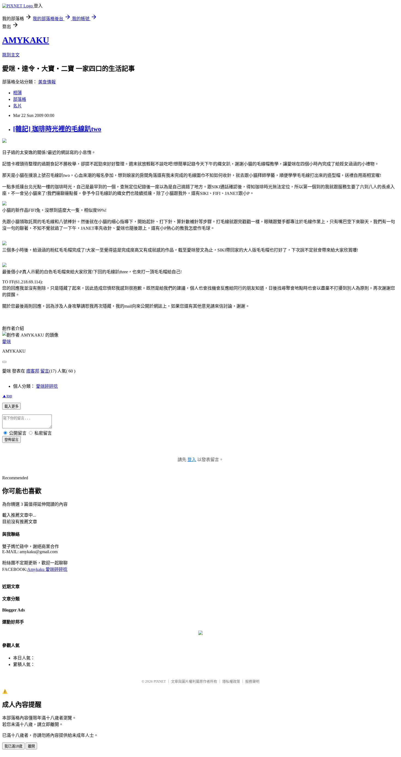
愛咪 (6, 341)
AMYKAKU (25, 40)
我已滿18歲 (13, 746)
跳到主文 (11, 55)
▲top (7, 395)
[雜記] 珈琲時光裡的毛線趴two (57, 128)
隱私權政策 (231, 681)
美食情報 (47, 82)
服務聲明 (252, 681)
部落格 (19, 99)
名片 (17, 106)
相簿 (17, 92)
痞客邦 (32, 371)
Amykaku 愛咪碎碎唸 (47, 569)
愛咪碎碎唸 (47, 386)
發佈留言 (11, 440)
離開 (31, 746)
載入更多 (11, 406)
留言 (44, 371)
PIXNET (160, 681)
